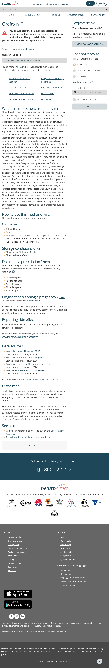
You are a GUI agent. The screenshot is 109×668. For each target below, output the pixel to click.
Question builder (68, 559)
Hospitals (81, 76)
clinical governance (10, 626)
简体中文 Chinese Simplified (72, 577)
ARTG (19, 66)
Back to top (34, 445)
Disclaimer (46, 99)
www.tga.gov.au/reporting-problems (20, 336)
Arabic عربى (65, 570)
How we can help (15, 537)
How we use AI (14, 563)
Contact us (12, 567)
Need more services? (82, 82)
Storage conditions (18, 87)
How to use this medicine (21, 93)
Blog (62, 537)
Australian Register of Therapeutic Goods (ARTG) (30, 364)
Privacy (11, 559)
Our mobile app (15, 541)
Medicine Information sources (44, 379)
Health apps (65, 544)
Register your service (17, 552)
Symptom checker (76, 14)
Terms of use (13, 555)
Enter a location (80, 88)
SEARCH (89, 106)
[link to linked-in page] (22, 616)
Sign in (102, 3)
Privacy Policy (42, 631)
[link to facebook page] (11, 616)
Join (90, 3)
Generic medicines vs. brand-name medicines (29, 437)
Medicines (55, 14)
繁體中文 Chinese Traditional (73, 581)
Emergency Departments (89, 70)
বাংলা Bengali (65, 574)
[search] (106, 9)
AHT (62, 297)
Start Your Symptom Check (90, 44)
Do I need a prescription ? (21, 99)
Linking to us (13, 544)
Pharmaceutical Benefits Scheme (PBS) (25, 370)
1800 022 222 (56, 469)
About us (12, 570)
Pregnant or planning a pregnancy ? (52, 80)
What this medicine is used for (19, 80)
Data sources (47, 93)
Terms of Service (56, 631)
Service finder (98, 14)
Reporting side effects (52, 87)
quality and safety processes (47, 626)
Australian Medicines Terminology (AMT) (26, 357)
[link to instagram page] (16, 616)
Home (11, 14)
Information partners (17, 548)
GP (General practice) (87, 58)
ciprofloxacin (27, 48)
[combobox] (54, 9)
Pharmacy (81, 64)
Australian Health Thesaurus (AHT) (23, 351)
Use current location (86, 99)
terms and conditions (42, 419)
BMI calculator (66, 541)
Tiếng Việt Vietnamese (70, 585)
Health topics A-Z (32, 15)
